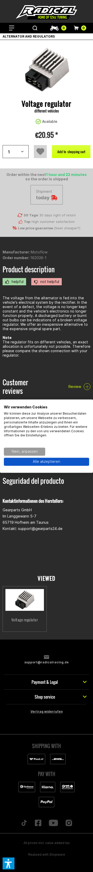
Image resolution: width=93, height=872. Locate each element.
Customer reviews (15, 386)
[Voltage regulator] (24, 600)
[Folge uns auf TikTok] (24, 823)
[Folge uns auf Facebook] (38, 823)
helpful (17, 281)
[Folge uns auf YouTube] (53, 823)
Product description (29, 269)
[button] (8, 863)
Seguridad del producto (33, 481)
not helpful (49, 281)
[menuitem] (11, 28)
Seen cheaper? (67, 228)
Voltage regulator (24, 619)
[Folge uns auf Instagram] (69, 823)
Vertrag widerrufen (46, 711)
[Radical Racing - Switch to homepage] (46, 12)
